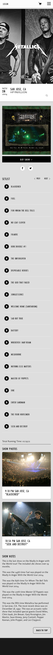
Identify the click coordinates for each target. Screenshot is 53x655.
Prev (38, 178)
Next (46, 178)
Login (5, 4)
